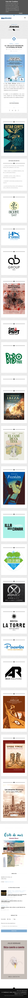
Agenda (11, 43)
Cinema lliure (18, 890)
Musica (17, 43)
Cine (13, 890)
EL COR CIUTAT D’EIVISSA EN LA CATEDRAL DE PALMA (14, 46)
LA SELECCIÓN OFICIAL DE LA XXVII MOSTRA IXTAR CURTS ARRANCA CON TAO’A (16, 895)
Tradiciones (9, 892)
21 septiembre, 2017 (18, 49)
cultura (23, 890)
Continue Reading (14, 103)
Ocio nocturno (16, 891)
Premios (21, 891)
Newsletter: (3, 919)
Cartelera (8, 899)
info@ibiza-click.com (9, 881)
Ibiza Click (9, 49)
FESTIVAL (9, 891)
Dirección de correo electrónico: (8, 923)
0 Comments (14, 51)
